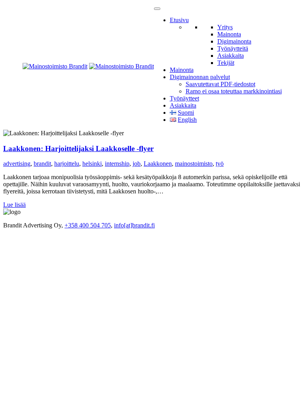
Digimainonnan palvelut (200, 77)
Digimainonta (234, 41)
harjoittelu (66, 163)
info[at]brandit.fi (134, 225)
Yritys (225, 27)
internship (117, 163)
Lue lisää (14, 204)
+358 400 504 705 (88, 225)
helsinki (92, 163)
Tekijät (225, 62)
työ (220, 163)
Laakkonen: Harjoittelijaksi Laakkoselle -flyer (78, 148)
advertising (16, 163)
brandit (42, 163)
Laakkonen (158, 163)
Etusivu (179, 20)
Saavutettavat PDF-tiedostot (220, 84)
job (137, 163)
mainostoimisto (194, 163)
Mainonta (229, 34)
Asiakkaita (230, 55)
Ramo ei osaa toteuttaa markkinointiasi (234, 91)
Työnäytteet (184, 98)
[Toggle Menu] (157, 9)
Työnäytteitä (232, 48)
